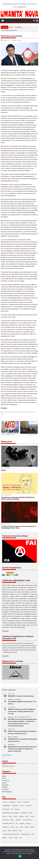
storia (20, 830)
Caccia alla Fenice (32, 434)
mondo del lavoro (27, 820)
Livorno (32, 816)
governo (12, 412)
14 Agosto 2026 (7, 524)
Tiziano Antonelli (25, 834)
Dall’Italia (4, 787)
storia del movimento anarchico (11, 834)
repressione (6, 827)
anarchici (5, 802)
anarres (19, 802)
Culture (4, 783)
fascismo (17, 809)
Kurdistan (21, 816)
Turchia (10, 837)
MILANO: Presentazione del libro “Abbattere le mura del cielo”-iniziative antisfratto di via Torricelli (22, 711)
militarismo (18, 820)
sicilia (9, 830)
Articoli (4, 778)
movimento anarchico (8, 823)
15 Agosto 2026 (7, 495)
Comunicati (5, 780)
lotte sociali (6, 820)
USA (20, 837)
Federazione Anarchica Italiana (11, 812)
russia (21, 827)
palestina (22, 823)
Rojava (12, 827)
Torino (32, 834)
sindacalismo (25, 412)
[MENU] (37, 20)
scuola (20, 412)
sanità (26, 827)
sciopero (32, 827)
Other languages (7, 791)
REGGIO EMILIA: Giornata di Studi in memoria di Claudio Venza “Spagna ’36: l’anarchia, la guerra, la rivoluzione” (22, 749)
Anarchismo (12, 802)
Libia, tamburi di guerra (8, 434)
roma (17, 827)
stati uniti (14, 830)
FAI (12, 809)
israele (15, 816)
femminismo (23, 812)
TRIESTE (5, 837)
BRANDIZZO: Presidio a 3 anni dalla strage (21, 696)
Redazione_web (17, 40)
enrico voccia (6, 809)
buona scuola (5, 412)
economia (28, 805)
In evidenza (5, 789)
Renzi (16, 412)
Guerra (10, 816)
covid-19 (22, 805)
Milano (12, 820)
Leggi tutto (5, 631)
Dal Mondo (5, 785)
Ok (20, 856)
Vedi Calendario (6, 755)
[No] (37, 853)
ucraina (16, 837)
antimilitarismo (6, 805)
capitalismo (15, 805)
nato (17, 823)
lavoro (27, 816)
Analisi (4, 776)
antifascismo (25, 802)
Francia (30, 812)
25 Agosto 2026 (7, 468)
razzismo (28, 823)
